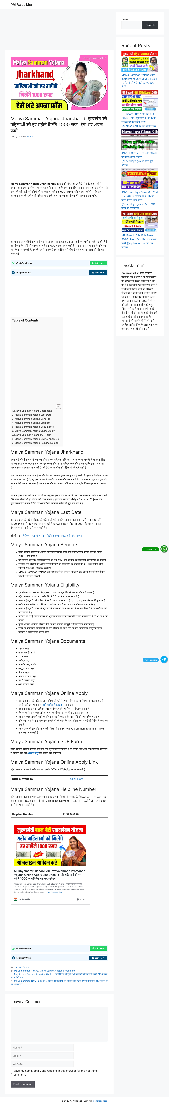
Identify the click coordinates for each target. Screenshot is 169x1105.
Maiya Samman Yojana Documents (34, 426)
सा (43, 535)
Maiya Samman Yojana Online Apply (35, 430)
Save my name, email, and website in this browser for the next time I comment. (56, 1072)
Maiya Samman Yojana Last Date (33, 414)
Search (125, 19)
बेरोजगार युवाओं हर (32, 535)
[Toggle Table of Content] (57, 406)
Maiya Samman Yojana (26, 970)
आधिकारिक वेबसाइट (52, 704)
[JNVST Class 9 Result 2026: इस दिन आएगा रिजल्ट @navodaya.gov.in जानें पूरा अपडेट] (139, 140)
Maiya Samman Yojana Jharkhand (33, 410)
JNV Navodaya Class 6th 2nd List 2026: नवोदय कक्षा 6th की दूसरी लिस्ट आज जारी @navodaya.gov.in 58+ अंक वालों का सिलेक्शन (139, 200)
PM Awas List (21, 5)
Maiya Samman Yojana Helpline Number (37, 442)
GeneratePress (100, 1101)
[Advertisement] (59, 30)
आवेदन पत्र (33, 753)
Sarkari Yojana (21, 967)
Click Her (76, 778)
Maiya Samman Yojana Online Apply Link (37, 439)
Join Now (99, 263)
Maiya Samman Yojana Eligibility (32, 422)
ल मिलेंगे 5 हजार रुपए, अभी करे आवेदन (63, 535)
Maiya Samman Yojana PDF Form (32, 434)
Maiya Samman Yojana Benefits (32, 418)
